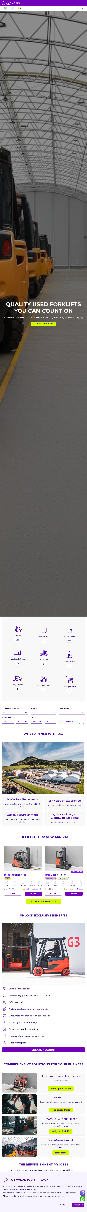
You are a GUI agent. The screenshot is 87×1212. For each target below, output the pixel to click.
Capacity (6, 718)
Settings (63, 1205)
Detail (13, 894)
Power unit (65, 709)
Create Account (43, 1049)
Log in (81, 8)
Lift (32, 718)
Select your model (61, 1088)
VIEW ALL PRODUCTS (43, 324)
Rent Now (60, 1152)
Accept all (78, 1205)
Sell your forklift (61, 1131)
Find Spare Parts (60, 1110)
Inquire (33, 894)
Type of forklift (10, 709)
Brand (34, 709)
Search (69, 722)
